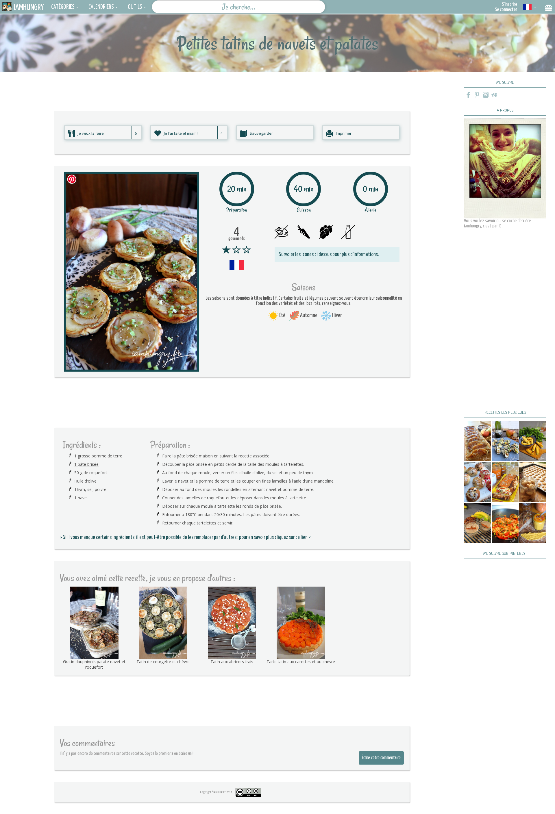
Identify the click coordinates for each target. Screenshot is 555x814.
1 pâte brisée (86, 464)
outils (135, 7)
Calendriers (101, 7)
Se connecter (506, 9)
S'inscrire (509, 4)
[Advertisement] (232, 85)
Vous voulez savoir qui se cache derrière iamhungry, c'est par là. (497, 223)
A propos (505, 110)
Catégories (63, 7)
